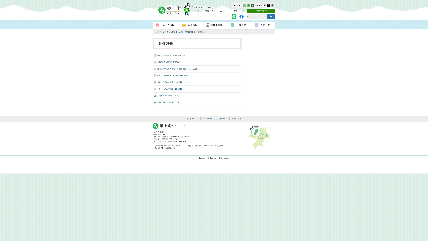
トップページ (159, 32)
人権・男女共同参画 (187, 32)
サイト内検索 (248, 16)
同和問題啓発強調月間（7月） (169, 102)
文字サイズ (238, 5)
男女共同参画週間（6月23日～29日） (172, 55)
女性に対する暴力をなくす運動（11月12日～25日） (178, 69)
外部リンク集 (236, 119)
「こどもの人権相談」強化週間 (169, 89)
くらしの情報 (172, 32)
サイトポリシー (192, 119)
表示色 (259, 5)
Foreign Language (261, 11)
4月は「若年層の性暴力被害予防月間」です (174, 76)
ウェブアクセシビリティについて (214, 119)
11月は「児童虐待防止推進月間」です (172, 82)
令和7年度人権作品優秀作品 (168, 62)
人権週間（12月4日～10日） (168, 96)
